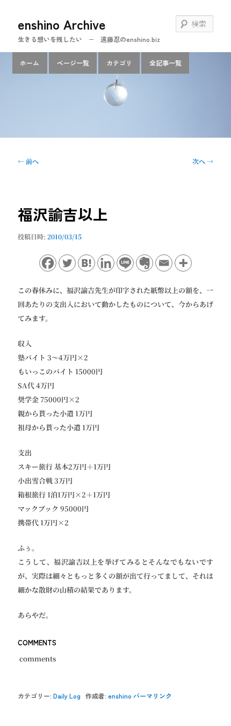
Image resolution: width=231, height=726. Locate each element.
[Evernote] (144, 263)
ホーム (29, 62)
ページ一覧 (73, 62)
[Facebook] (47, 263)
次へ (202, 161)
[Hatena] (86, 263)
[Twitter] (67, 263)
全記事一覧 (165, 62)
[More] (183, 263)
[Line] (125, 263)
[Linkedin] (105, 263)
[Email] (163, 263)
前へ (28, 161)
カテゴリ (119, 62)
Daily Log (67, 695)
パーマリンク (152, 695)
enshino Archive (62, 24)
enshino (120, 695)
